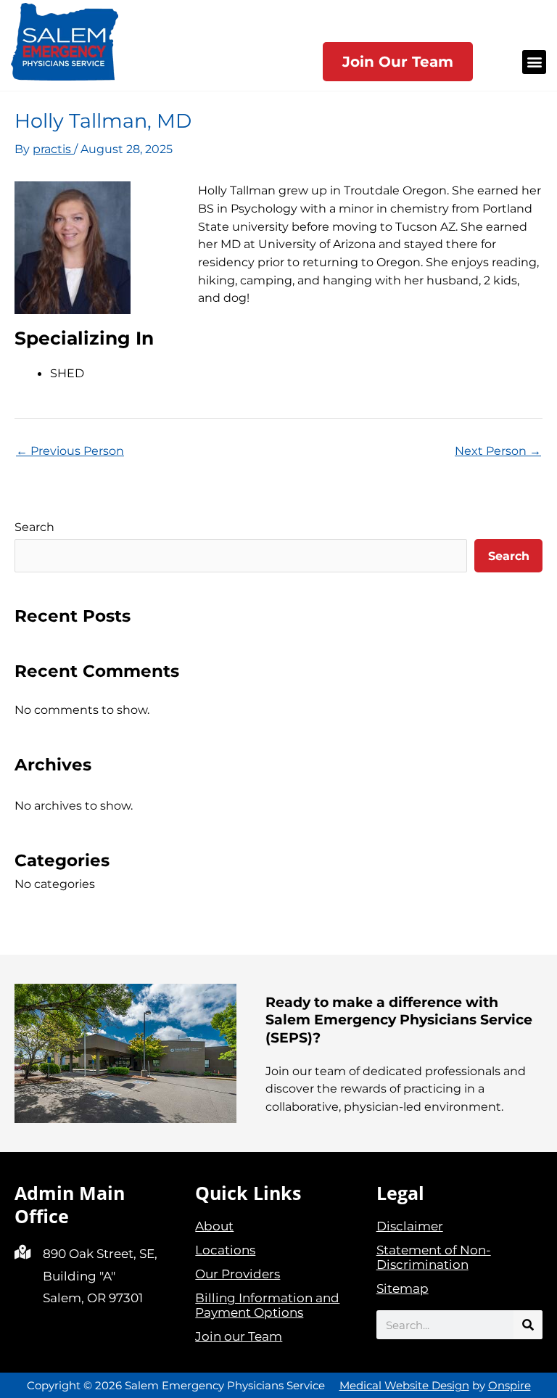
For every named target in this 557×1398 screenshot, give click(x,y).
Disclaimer (409, 1226)
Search (34, 526)
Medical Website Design (404, 1385)
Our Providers (237, 1274)
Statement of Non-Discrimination (433, 1257)
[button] (534, 62)
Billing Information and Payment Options (267, 1305)
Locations (225, 1250)
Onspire (509, 1385)
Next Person (498, 450)
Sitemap (402, 1288)
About (214, 1226)
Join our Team (238, 1336)
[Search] (527, 1324)
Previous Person (70, 450)
